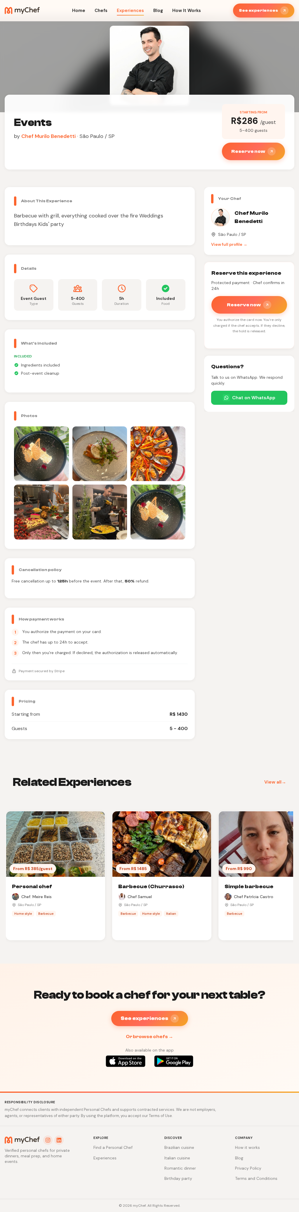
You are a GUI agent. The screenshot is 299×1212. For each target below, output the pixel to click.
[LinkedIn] (59, 1140)
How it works (247, 1147)
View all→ (275, 782)
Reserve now (248, 151)
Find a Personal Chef (113, 1147)
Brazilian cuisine (179, 1147)
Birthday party (178, 1178)
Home (78, 10)
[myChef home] (22, 10)
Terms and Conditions (256, 1178)
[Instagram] (48, 1140)
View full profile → (229, 244)
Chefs (101, 10)
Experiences (130, 10)
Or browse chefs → (149, 1036)
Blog (158, 10)
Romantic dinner (180, 1168)
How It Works (186, 10)
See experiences (258, 10)
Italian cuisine (177, 1158)
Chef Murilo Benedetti (48, 136)
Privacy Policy (248, 1168)
